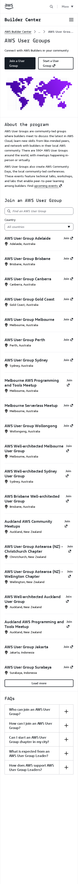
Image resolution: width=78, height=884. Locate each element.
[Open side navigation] (71, 20)
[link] (60, 31)
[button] (51, 6)
